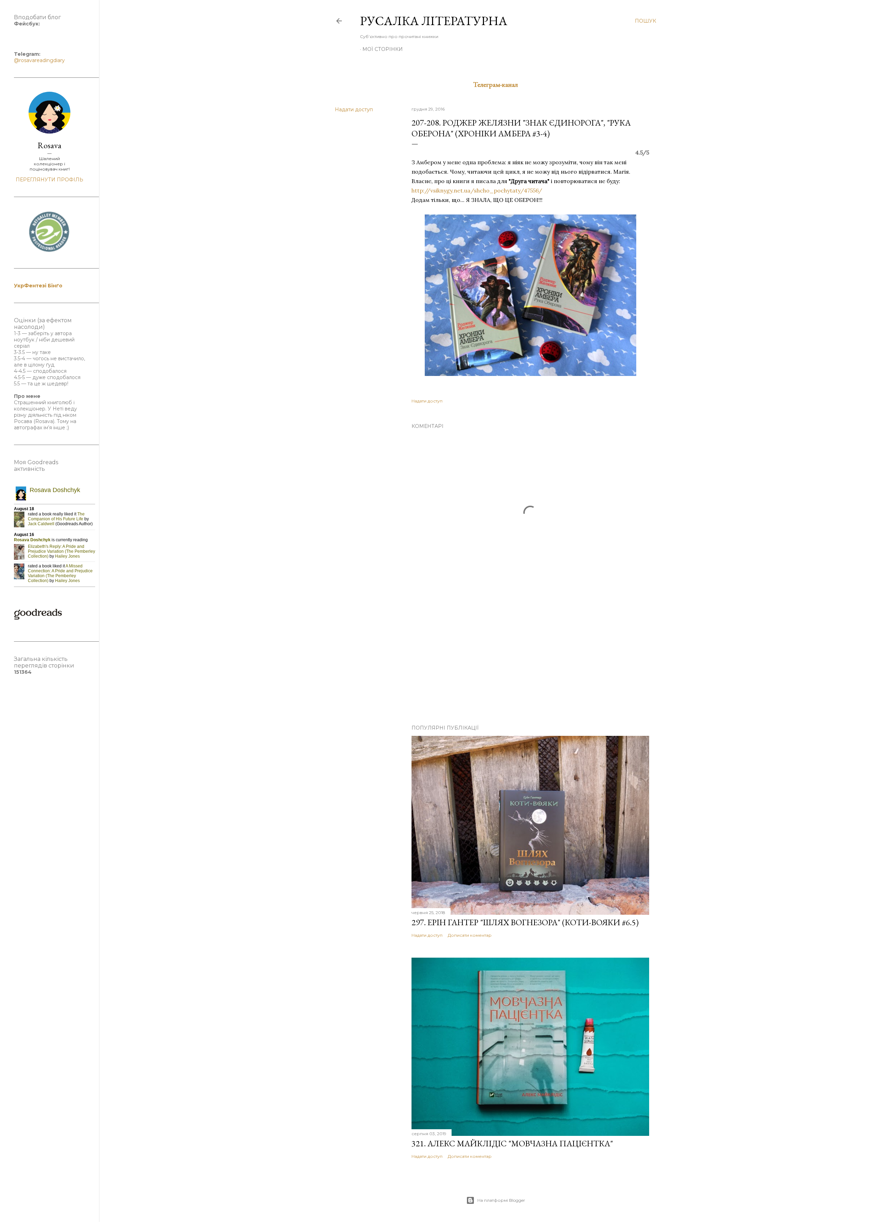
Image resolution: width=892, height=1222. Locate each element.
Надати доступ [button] (354, 109)
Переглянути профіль (49, 179)
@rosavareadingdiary (39, 60)
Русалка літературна (433, 21)
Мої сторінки (382, 49)
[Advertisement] (530, 658)
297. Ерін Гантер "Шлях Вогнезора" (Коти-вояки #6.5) (525, 922)
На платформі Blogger (501, 1200)
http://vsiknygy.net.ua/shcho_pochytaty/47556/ (477, 190)
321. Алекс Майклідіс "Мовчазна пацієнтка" (512, 1143)
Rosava (49, 145)
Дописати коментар (470, 935)
